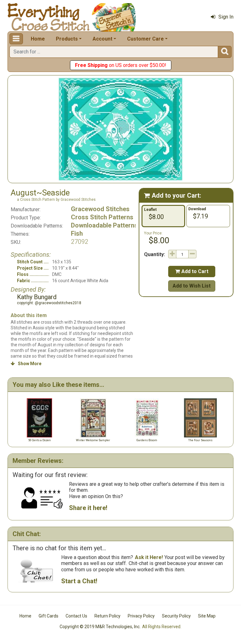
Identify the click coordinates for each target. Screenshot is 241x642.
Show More (26, 363)
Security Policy (176, 615)
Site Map (207, 615)
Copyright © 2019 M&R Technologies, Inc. (100, 626)
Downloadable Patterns (104, 225)
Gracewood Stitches (100, 209)
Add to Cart (191, 271)
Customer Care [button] (145, 39)
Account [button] (102, 39)
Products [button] (67, 39)
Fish (77, 233)
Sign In (225, 17)
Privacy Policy (141, 615)
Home (38, 39)
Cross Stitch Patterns (102, 217)
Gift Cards (48, 615)
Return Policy (107, 615)
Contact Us (76, 615)
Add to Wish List (192, 286)
